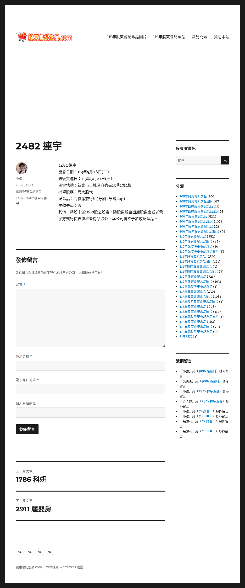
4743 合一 (205, 411)
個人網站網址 (26, 403)
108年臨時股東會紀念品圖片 (199, 211)
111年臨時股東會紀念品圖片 (199, 272)
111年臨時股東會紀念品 (196, 267)
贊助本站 (221, 37)
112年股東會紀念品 (193, 277)
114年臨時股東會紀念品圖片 (199, 317)
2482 (19, 198)
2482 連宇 (33, 198)
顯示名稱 (24, 357)
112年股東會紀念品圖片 (196, 282)
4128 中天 (205, 416)
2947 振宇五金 (208, 391)
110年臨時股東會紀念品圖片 (199, 251)
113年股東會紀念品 (29, 191)
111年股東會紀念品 (193, 256)
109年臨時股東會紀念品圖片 (199, 231)
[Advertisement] (123, 104)
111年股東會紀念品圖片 (196, 262)
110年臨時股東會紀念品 (196, 246)
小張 (19, 178)
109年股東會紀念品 (193, 216)
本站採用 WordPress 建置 (64, 567)
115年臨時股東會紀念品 (196, 332)
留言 (21, 284)
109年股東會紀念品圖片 (196, 221)
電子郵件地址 (27, 380)
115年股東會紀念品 (169, 37)
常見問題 (199, 37)
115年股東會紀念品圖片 (127, 37)
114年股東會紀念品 (193, 307)
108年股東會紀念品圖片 (196, 201)
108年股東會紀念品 (193, 196)
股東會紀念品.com (29, 567)
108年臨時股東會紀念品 (196, 206)
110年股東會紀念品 (193, 236)
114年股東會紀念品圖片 (196, 312)
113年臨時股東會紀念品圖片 (199, 302)
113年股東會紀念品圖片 (196, 297)
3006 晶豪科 (207, 371)
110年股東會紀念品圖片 (196, 241)
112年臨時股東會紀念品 (196, 287)
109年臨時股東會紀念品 (196, 226)
